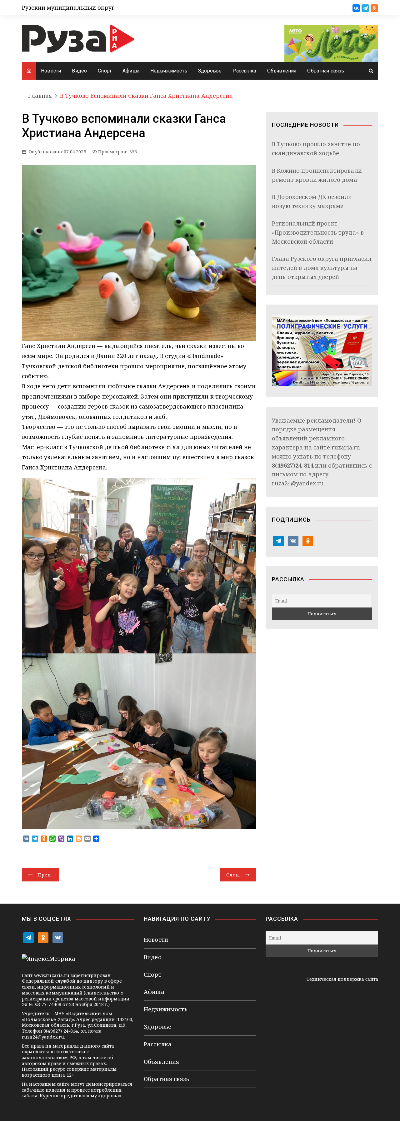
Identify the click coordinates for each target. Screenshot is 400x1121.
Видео (79, 71)
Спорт (105, 71)
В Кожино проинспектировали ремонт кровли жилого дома (317, 175)
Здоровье (210, 71)
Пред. (45, 875)
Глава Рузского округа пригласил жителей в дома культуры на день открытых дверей (322, 267)
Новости (51, 71)
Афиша (130, 71)
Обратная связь (325, 71)
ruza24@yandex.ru (298, 483)
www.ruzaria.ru (51, 975)
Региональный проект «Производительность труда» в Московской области (318, 232)
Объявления (282, 71)
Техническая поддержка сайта (342, 979)
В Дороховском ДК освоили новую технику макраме (312, 201)
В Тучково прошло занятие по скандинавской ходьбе (316, 148)
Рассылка (244, 71)
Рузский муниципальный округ (68, 7)
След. (233, 875)
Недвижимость (168, 71)
